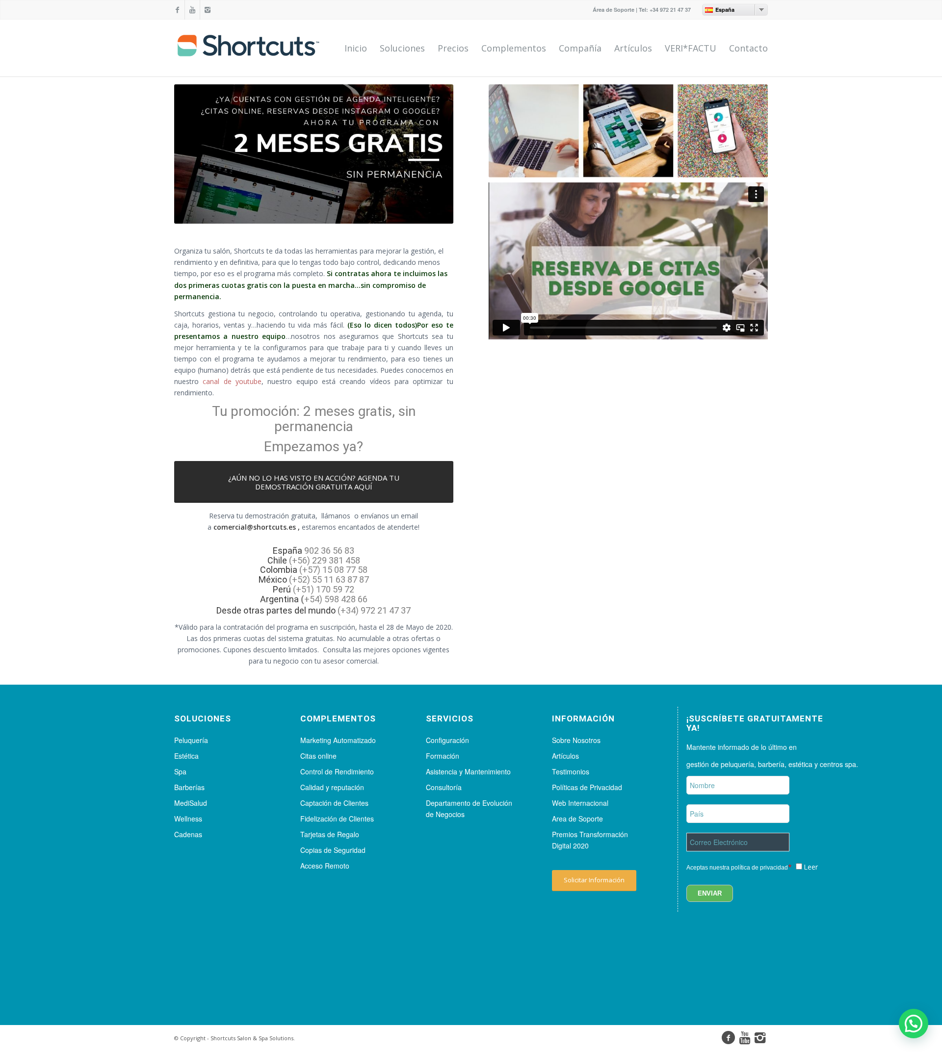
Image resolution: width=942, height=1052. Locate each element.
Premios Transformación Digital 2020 (590, 839)
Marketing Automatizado (338, 740)
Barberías (189, 787)
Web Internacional (580, 803)
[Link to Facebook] (177, 10)
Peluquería (191, 740)
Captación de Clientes (334, 803)
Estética (186, 756)
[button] (913, 1023)
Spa (180, 771)
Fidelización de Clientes (337, 818)
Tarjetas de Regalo (329, 834)
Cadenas (188, 834)
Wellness (188, 818)
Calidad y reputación (332, 787)
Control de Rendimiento (337, 771)
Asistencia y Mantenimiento (468, 771)
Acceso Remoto (324, 866)
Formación (442, 756)
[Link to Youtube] (192, 10)
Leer (811, 867)
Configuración (447, 740)
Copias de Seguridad (333, 850)
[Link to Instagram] (207, 10)
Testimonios (570, 771)
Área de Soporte (613, 9)
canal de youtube (232, 381)
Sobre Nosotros (576, 740)
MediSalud (190, 803)
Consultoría (444, 787)
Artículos (565, 756)
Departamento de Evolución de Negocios (469, 808)
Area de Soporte (577, 818)
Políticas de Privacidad (587, 787)
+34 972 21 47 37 (670, 9)
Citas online (318, 756)
